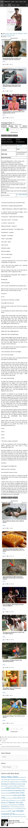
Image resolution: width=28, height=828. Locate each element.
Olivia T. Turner (12, 806)
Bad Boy (15, 33)
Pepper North (13, 808)
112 (21, 129)
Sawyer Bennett (19, 814)
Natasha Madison (14, 805)
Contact (14, 5)
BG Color (10, 135)
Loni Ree (4, 800)
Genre (16, 1)
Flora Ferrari (19, 784)
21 (16, 129)
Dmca (18, 5)
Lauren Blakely (9, 798)
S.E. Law (14, 811)
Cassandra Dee (14, 779)
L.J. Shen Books (21, 194)
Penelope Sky (5, 808)
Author (12, 1)
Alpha (2, 5)
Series (20, 1)
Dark (25, 1)
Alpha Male (9, 33)
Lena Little (19, 798)
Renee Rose (22, 808)
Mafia (5, 5)
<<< (3, 129)
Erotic (9, 5)
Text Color (4, 135)
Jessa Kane (5, 790)
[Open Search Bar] (27, 5)
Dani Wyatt (22, 779)
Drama (25, 33)
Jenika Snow (12, 788)
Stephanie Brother (7, 816)
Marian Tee (16, 802)
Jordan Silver (17, 793)
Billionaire (20, 33)
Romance (12, 35)
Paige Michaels (20, 806)
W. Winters (23, 816)
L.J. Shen (9, 36)
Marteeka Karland (5, 804)
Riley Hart (4, 811)
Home (2, 1)
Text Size (15, 135)
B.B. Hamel (22, 777)
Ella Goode (5, 781)
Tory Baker (16, 816)
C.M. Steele (5, 779)
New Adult (6, 35)
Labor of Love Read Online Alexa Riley (11, 746)
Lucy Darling (11, 800)
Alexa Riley (9, 776)
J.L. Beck (20, 786)
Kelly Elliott (10, 795)
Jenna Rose (23, 788)
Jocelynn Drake (5, 793)
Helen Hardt (4, 786)
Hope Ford (12, 786)
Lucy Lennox (19, 800)
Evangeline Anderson (16, 781)
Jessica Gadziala (17, 790)
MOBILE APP (7, 1)
